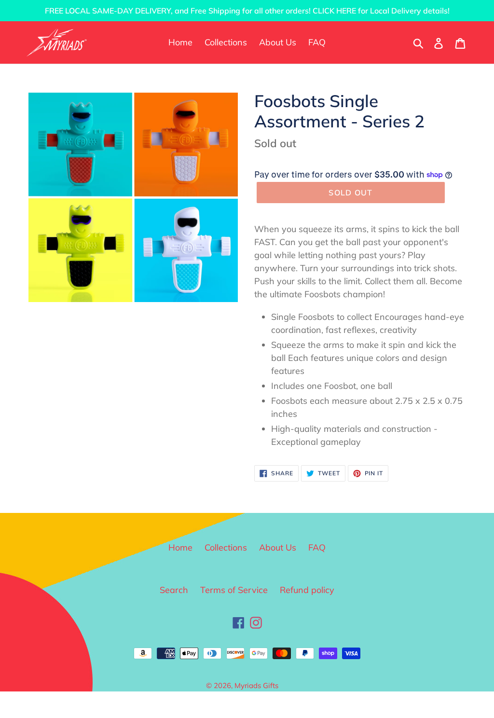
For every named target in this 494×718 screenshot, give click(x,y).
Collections (226, 547)
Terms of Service (234, 589)
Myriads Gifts (256, 685)
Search (174, 589)
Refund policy (307, 589)
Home (180, 547)
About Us (277, 547)
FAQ (317, 547)
